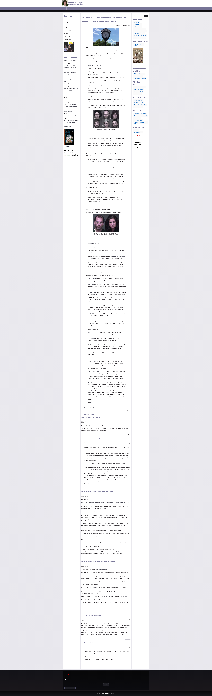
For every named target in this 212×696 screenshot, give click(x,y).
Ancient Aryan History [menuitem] (138, 100)
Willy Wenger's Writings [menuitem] (138, 74)
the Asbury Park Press (92, 587)
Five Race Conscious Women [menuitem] (140, 113)
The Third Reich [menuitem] (136, 25)
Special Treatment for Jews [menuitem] (139, 36)
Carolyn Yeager (75, 2)
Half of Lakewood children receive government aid (97, 491)
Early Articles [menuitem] (136, 22)
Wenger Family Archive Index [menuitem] (140, 78)
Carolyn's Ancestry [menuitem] (137, 132)
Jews (82, 407)
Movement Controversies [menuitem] (138, 38)
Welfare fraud (108, 405)
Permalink (106, 422)
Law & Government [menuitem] (137, 89)
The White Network (67, 126)
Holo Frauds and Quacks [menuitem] (138, 29)
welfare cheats (114, 405)
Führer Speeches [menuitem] (137, 93)
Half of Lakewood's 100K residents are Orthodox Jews (98, 561)
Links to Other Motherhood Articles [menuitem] (139, 123)
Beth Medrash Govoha (108, 596)
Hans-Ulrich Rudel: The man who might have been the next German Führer (70, 79)
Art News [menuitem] (136, 130)
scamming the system (100, 405)
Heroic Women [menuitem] (136, 27)
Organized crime (89, 643)
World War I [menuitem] (136, 105)
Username (66, 674)
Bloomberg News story (111, 576)
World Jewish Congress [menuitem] (138, 33)
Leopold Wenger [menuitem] (137, 76)
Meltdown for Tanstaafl (68, 111)
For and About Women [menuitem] (138, 115)
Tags (82, 405)
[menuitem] (64, 8)
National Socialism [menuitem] (137, 92)
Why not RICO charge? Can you (91, 615)
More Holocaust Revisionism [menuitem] (139, 31)
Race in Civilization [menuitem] (137, 103)
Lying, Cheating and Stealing (90, 417)
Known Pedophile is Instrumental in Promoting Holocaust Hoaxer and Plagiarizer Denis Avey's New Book (71, 106)
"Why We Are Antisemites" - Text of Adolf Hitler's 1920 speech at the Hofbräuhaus (70, 72)
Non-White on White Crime (89, 407)
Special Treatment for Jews (101, 407)
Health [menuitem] (146, 115)
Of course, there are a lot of (92, 439)
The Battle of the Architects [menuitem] (137, 45)
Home (64, 11)
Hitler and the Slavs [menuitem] (138, 107)
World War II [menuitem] (143, 104)
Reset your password (70, 687)
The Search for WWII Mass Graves (70, 85)
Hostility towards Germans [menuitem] (138, 87)
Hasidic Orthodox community (89, 405)
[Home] (65, 3)
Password (66, 679)
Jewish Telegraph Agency (102, 569)
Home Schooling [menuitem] (137, 120)
